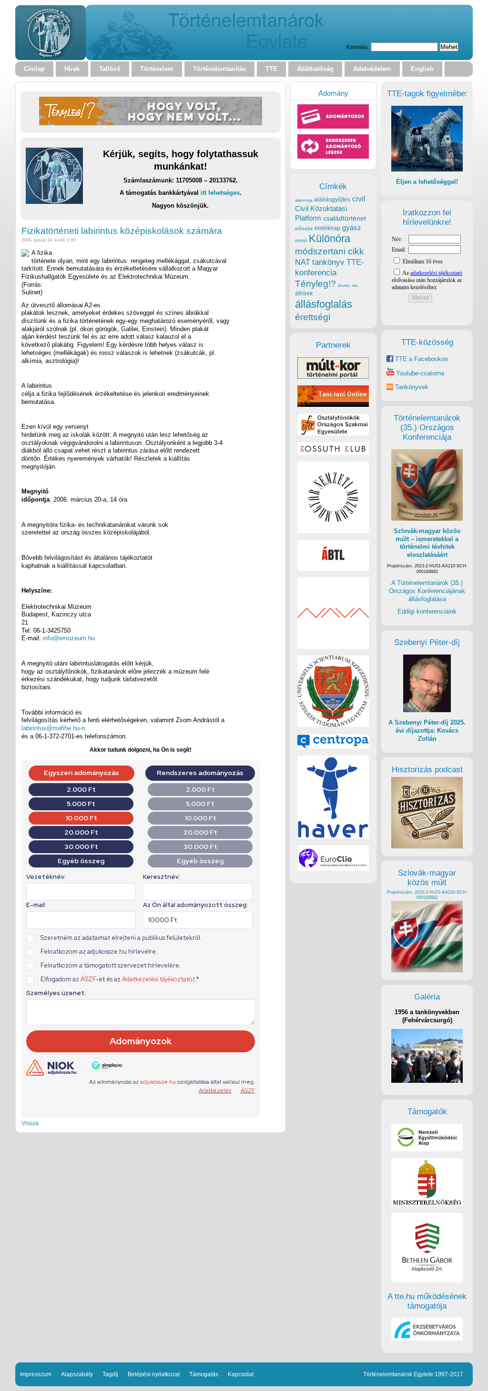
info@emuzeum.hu (69, 638)
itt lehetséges (220, 192)
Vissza (30, 1123)
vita (354, 285)
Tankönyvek (411, 387)
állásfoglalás (323, 304)
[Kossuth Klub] (333, 452)
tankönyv (328, 262)
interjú (301, 240)
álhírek (304, 293)
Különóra (329, 238)
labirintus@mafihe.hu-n (53, 728)
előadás (304, 228)
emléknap (327, 228)
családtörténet (344, 218)
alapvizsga (303, 200)
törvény (344, 285)
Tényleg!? (315, 284)
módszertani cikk (329, 251)
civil (359, 198)
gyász (351, 227)
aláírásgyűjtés (332, 199)
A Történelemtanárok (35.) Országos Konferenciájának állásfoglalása (427, 590)
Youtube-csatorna (419, 373)
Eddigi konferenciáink (427, 611)
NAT (302, 262)
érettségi (312, 317)
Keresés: (357, 47)
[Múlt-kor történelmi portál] (333, 376)
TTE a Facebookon (420, 359)
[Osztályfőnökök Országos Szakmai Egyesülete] (333, 433)
